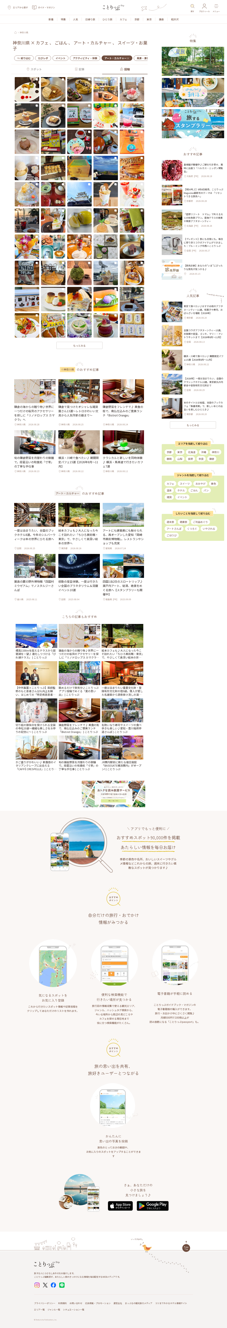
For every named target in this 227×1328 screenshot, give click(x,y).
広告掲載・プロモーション (98, 1303)
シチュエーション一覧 (73, 1309)
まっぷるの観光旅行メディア (138, 1303)
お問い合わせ (76, 1303)
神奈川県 (24, 32)
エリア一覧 (39, 1309)
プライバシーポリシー (44, 1303)
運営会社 (118, 1303)
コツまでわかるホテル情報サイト (171, 1303)
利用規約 (62, 1303)
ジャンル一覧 (54, 1309)
